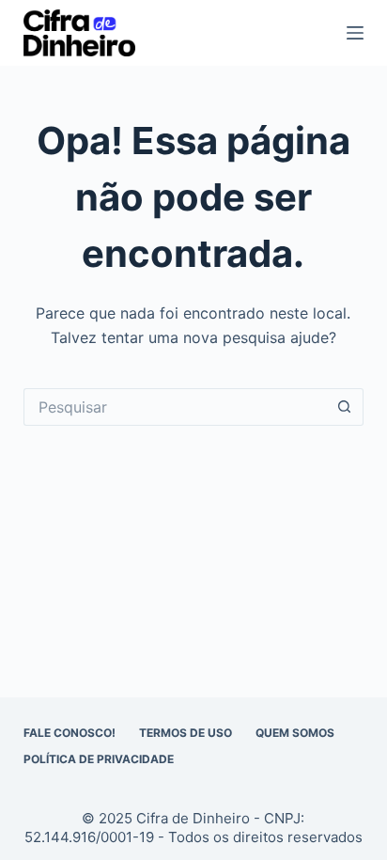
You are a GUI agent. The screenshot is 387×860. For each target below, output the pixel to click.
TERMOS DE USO (185, 733)
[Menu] (355, 32)
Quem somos (294, 733)
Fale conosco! (69, 733)
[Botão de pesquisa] (345, 407)
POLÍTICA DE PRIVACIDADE (98, 759)
